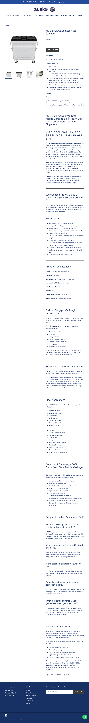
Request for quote (75, 15)
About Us (27, 15)
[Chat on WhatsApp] (84, 717)
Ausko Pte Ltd (13, 719)
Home (9, 15)
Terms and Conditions (12, 693)
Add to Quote (52, 50)
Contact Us (39, 15)
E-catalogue (49, 15)
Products (16, 15)
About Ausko (9, 690)
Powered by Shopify (23, 719)
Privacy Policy (9, 695)
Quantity (49, 39)
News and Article (61, 15)
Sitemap (28, 703)
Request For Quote (32, 695)
